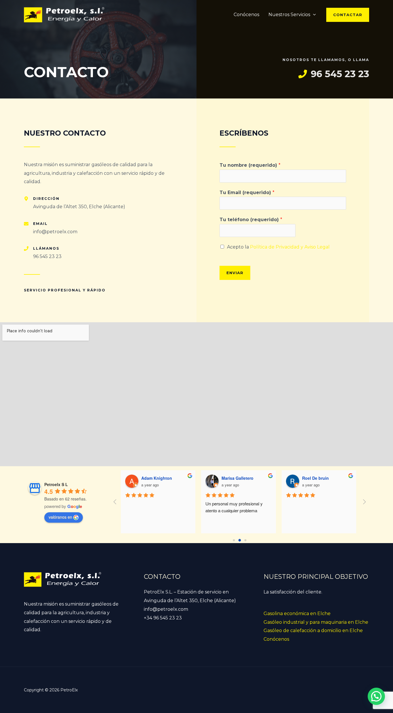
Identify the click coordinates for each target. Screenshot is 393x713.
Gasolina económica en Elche (297, 613)
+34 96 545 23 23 (163, 618)
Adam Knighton (156, 478)
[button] (347, 15)
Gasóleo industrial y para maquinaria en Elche (316, 622)
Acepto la (278, 247)
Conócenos (246, 14)
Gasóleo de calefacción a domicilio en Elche (313, 630)
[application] (313, 14)
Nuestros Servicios (289, 14)
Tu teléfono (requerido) (251, 219)
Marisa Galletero (237, 478)
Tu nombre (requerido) (250, 165)
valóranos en (60, 517)
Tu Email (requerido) (247, 192)
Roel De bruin (315, 478)
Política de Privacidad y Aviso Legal (290, 247)
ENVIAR (234, 272)
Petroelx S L (56, 484)
